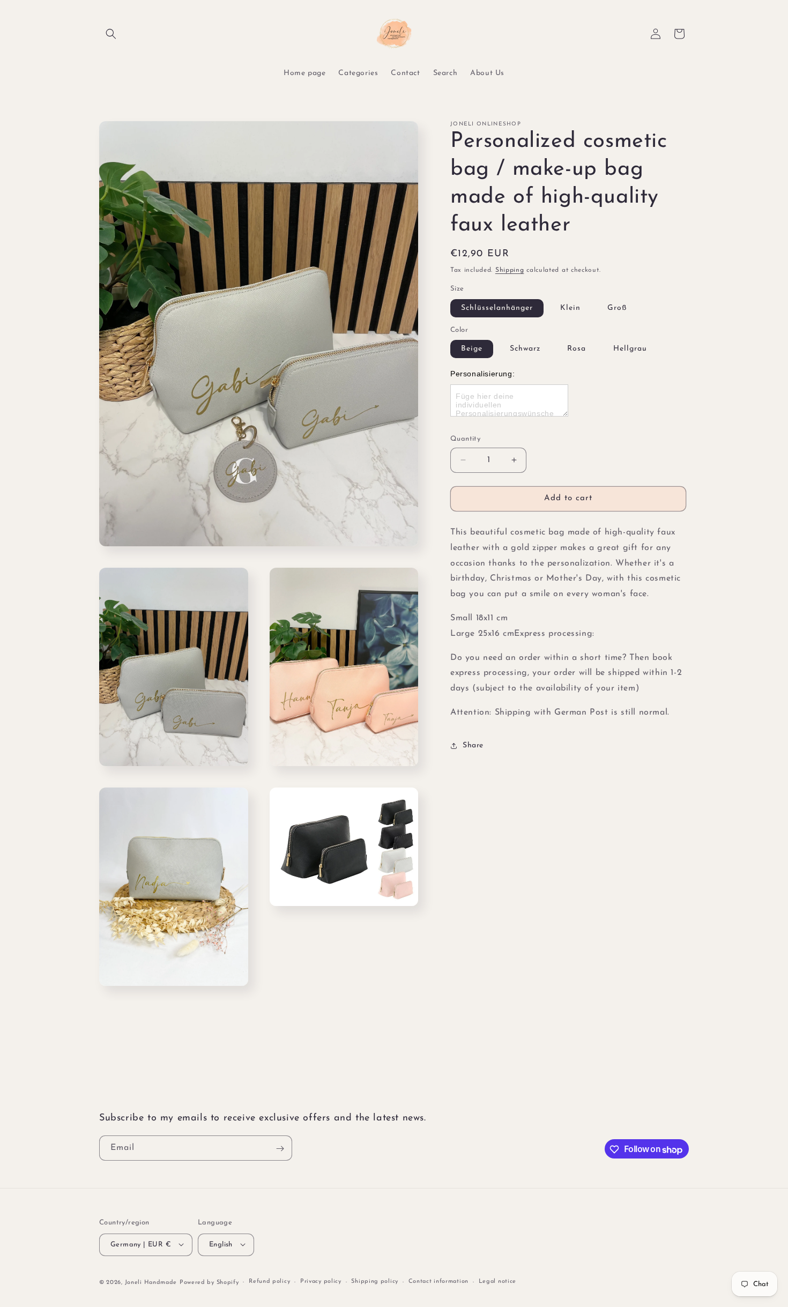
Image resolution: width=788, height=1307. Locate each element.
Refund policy (269, 1281)
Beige (471, 349)
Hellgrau (630, 349)
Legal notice (497, 1281)
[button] (111, 34)
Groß (617, 308)
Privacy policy (320, 1281)
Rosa (576, 349)
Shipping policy (374, 1281)
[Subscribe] (280, 1148)
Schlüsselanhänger (497, 308)
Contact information (438, 1281)
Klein (570, 308)
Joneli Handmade (151, 1282)
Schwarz (525, 349)
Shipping (509, 270)
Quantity (465, 438)
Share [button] (473, 745)
